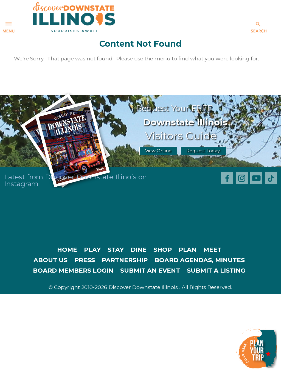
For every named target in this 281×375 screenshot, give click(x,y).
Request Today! (203, 150)
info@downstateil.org (165, 306)
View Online (158, 150)
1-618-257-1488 (104, 306)
